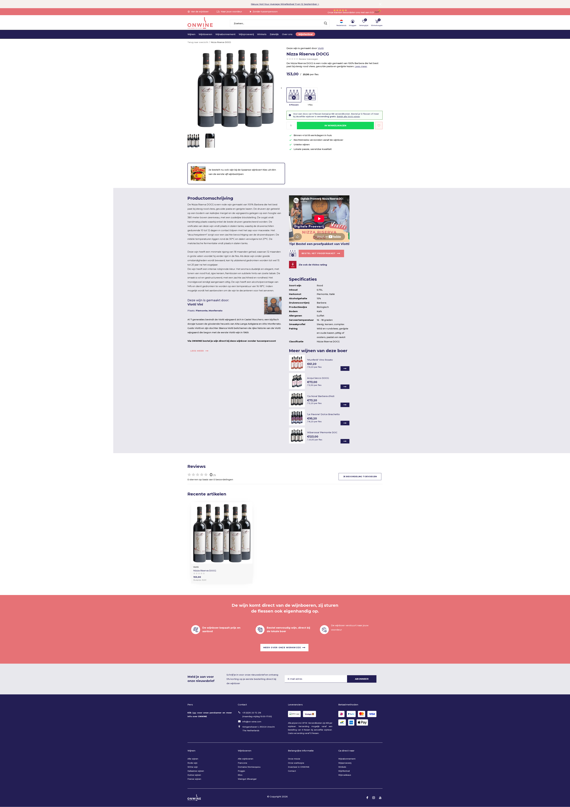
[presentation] (281, 88)
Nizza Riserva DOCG (204, 570)
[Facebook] (367, 797)
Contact (292, 771)
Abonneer (362, 678)
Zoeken (325, 23)
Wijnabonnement (225, 34)
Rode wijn (192, 763)
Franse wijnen (194, 779)
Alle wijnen (192, 759)
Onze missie (294, 759)
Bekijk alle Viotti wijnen (348, 116)
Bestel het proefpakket (319, 253)
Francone (242, 763)
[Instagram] (373, 797)
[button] (193, 141)
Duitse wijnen (194, 775)
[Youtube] (380, 797)
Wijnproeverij (246, 34)
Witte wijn (192, 767)
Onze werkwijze (296, 763)
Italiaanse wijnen (195, 771)
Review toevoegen (308, 59)
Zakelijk (274, 34)
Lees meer (361, 66)
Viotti (321, 48)
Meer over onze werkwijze (282, 647)
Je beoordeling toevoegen (360, 476)
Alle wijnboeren (245, 759)
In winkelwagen (335, 125)
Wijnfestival (305, 34)
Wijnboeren (205, 34)
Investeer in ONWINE (298, 767)
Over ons (287, 34)
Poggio (241, 771)
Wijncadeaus (344, 775)
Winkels (261, 34)
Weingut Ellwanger (247, 779)
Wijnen (191, 34)
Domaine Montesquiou (249, 767)
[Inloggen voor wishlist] (379, 125)
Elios (240, 775)
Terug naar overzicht (197, 42)
